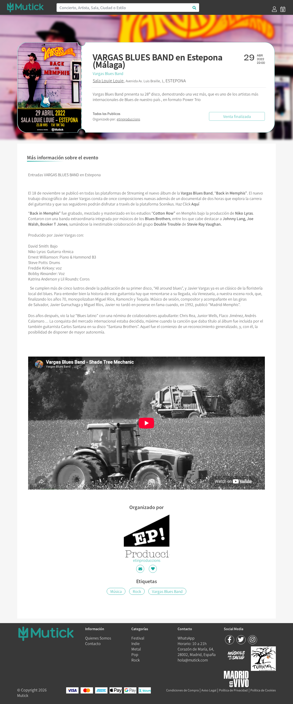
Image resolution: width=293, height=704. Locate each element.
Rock (137, 591)
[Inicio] (29, 7)
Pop (134, 654)
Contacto (93, 643)
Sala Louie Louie (108, 80)
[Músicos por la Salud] (236, 655)
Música (116, 591)
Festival (137, 638)
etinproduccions (128, 119)
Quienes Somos (98, 638)
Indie (135, 643)
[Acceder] (274, 9)
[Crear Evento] (282, 9)
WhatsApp (186, 638)
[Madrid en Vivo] (263, 658)
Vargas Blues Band (108, 73)
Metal (136, 649)
